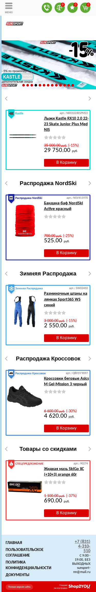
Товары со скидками (48, 449)
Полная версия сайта (19, 587)
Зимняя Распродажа (48, 273)
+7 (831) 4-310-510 (82, 546)
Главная (14, 543)
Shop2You (79, 586)
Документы (17, 575)
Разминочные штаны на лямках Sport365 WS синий (65, 299)
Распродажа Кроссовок (48, 358)
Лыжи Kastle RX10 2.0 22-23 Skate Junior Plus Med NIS (66, 124)
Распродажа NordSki (48, 183)
